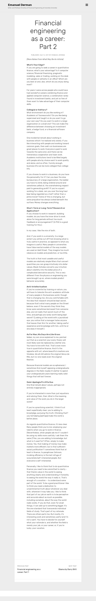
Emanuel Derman (20, 5)
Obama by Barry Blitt (67, 569)
